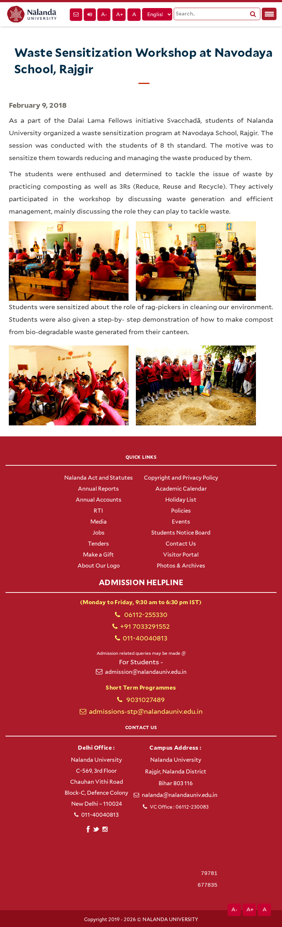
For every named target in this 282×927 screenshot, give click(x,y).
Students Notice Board (180, 532)
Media (98, 521)
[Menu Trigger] (269, 14)
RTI (98, 510)
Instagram (105, 829)
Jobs (99, 532)
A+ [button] (119, 14)
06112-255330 (145, 614)
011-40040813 (145, 638)
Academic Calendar (181, 488)
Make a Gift (98, 554)
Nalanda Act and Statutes (98, 477)
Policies (181, 510)
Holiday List (180, 499)
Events (181, 521)
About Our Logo (98, 565)
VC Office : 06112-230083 (179, 807)
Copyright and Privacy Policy (181, 477)
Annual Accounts (99, 499)
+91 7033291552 (145, 626)
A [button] (134, 14)
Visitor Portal (181, 554)
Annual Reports (98, 488)
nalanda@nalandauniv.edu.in (179, 795)
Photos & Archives (181, 565)
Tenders (98, 543)
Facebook (88, 828)
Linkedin (96, 828)
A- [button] (104, 14)
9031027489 (145, 699)
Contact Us (181, 543)
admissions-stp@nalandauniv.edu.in (146, 711)
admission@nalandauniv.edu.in (146, 672)
